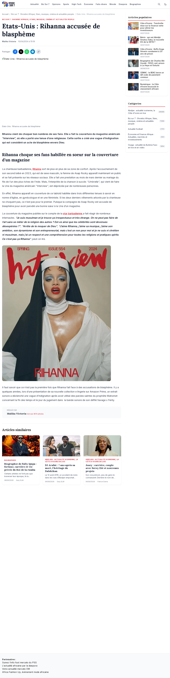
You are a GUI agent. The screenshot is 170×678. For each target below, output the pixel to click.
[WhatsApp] (26, 51)
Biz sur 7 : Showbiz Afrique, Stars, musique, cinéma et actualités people (42, 14)
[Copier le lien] (38, 51)
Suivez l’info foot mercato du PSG (19, 662)
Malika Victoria (17, 413)
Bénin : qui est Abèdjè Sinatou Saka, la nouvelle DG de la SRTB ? (152, 39)
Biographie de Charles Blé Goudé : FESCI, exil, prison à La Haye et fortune (152, 63)
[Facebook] (15, 51)
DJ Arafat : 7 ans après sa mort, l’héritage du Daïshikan (60, 468)
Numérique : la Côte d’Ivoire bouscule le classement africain (149, 86)
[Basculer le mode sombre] (165, 4)
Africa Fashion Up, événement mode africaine (25, 672)
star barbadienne (73, 213)
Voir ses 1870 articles (35, 414)
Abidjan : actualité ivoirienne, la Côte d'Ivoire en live (61, 460)
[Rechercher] (159, 4)
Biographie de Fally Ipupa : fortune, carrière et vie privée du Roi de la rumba (20, 466)
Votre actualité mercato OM (16, 669)
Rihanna (37, 169)
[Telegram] (32, 51)
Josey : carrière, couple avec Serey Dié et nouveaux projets (102, 468)
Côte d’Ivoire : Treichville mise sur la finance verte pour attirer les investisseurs (151, 26)
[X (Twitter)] (21, 51)
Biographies (10, 460)
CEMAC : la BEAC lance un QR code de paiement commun (152, 74)
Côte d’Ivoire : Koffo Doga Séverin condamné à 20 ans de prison (152, 51)
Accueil (5, 14)
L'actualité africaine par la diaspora (19, 665)
